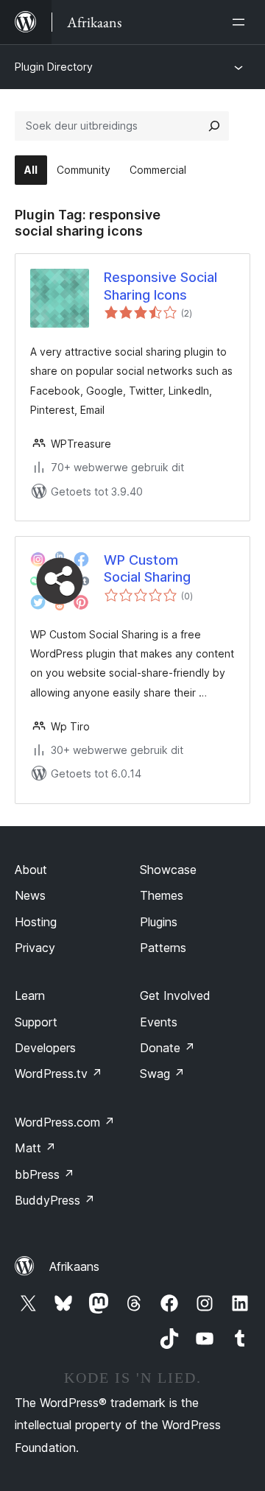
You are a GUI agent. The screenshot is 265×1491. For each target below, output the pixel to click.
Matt (35, 1148)
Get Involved (175, 995)
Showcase (168, 869)
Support (36, 1022)
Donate (167, 1047)
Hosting (36, 921)
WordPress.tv (58, 1073)
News (30, 895)
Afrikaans (74, 1266)
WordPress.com (65, 1122)
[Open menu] (241, 22)
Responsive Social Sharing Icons (160, 285)
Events (158, 1022)
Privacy (35, 947)
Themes (161, 895)
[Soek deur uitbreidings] (214, 126)
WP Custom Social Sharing (147, 568)
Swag (162, 1073)
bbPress (44, 1174)
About (31, 869)
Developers (45, 1047)
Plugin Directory (54, 66)
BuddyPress (55, 1200)
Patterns (163, 947)
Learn (30, 995)
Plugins (158, 921)
